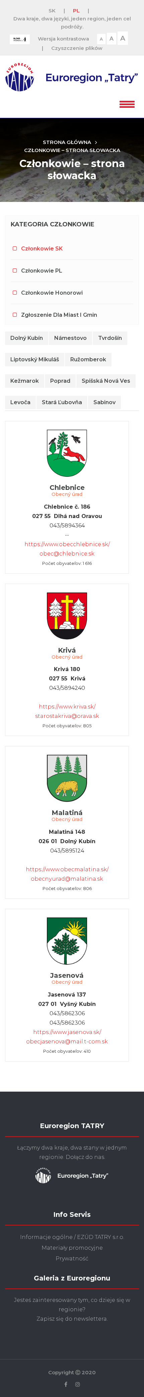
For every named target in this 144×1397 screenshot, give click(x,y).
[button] (127, 103)
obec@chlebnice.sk (67, 553)
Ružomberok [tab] (88, 359)
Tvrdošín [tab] (110, 338)
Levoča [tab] (20, 402)
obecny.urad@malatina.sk (67, 879)
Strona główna (67, 142)
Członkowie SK (42, 248)
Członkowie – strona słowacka (72, 150)
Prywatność (72, 1258)
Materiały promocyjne (72, 1248)
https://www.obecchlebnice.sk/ (67, 544)
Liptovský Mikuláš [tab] (34, 359)
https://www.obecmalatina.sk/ (67, 869)
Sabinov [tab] (104, 402)
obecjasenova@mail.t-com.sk (67, 1041)
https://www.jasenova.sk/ (67, 1032)
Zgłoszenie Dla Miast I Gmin (59, 315)
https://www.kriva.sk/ (67, 707)
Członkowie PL (41, 271)
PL (76, 10)
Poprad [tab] (60, 381)
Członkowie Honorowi (52, 293)
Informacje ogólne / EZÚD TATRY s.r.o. (72, 1237)
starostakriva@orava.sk (67, 716)
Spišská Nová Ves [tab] (106, 381)
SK (52, 10)
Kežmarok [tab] (24, 381)
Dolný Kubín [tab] (26, 338)
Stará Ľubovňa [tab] (62, 402)
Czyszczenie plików (76, 48)
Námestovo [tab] (70, 338)
